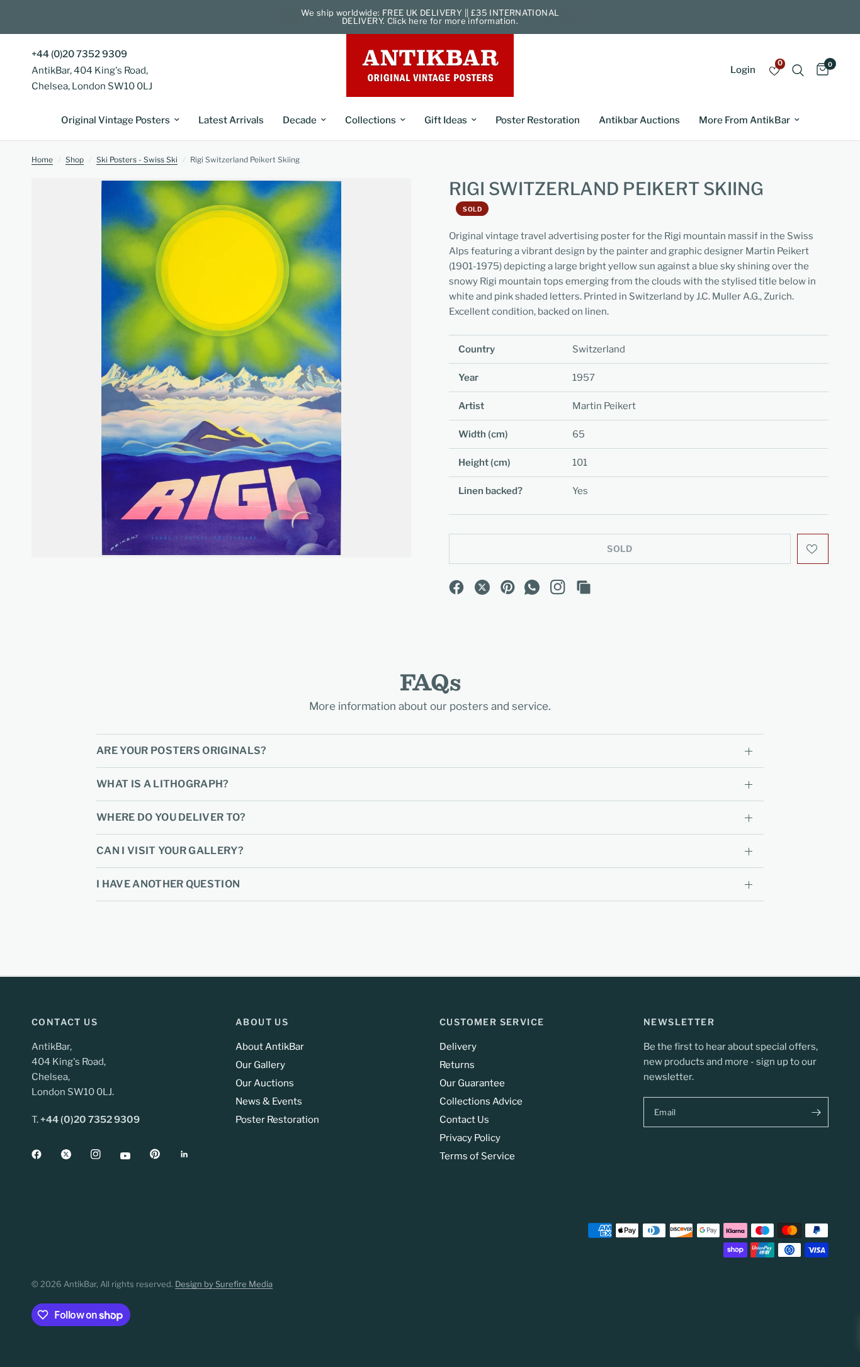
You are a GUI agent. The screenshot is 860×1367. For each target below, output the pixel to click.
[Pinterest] (508, 587)
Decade (300, 120)
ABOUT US (261, 1022)
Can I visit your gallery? (170, 851)
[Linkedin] (193, 1154)
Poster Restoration (537, 120)
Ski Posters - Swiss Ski (137, 159)
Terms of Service (477, 1156)
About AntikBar (269, 1046)
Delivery (458, 1046)
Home (42, 159)
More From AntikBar (744, 120)
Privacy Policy (470, 1138)
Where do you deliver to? (171, 817)
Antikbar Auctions (639, 120)
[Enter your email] (816, 1112)
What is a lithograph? (162, 784)
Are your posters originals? (181, 751)
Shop (74, 159)
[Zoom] (385, 205)
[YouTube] (134, 1155)
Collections (370, 120)
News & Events (268, 1101)
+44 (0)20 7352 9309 (79, 54)
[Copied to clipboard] (583, 587)
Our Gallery (260, 1065)
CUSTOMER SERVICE (491, 1022)
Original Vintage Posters (115, 120)
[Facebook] (456, 587)
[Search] (798, 70)
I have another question (168, 884)
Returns (457, 1065)
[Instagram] (557, 587)
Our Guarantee (472, 1083)
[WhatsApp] (532, 587)
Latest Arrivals (231, 120)
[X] (482, 587)
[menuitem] (120, 120)
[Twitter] (75, 1154)
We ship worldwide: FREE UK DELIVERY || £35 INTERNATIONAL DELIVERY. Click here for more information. (430, 17)
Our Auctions (264, 1083)
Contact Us (464, 1119)
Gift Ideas (445, 120)
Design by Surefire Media (224, 1284)
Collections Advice (481, 1101)
